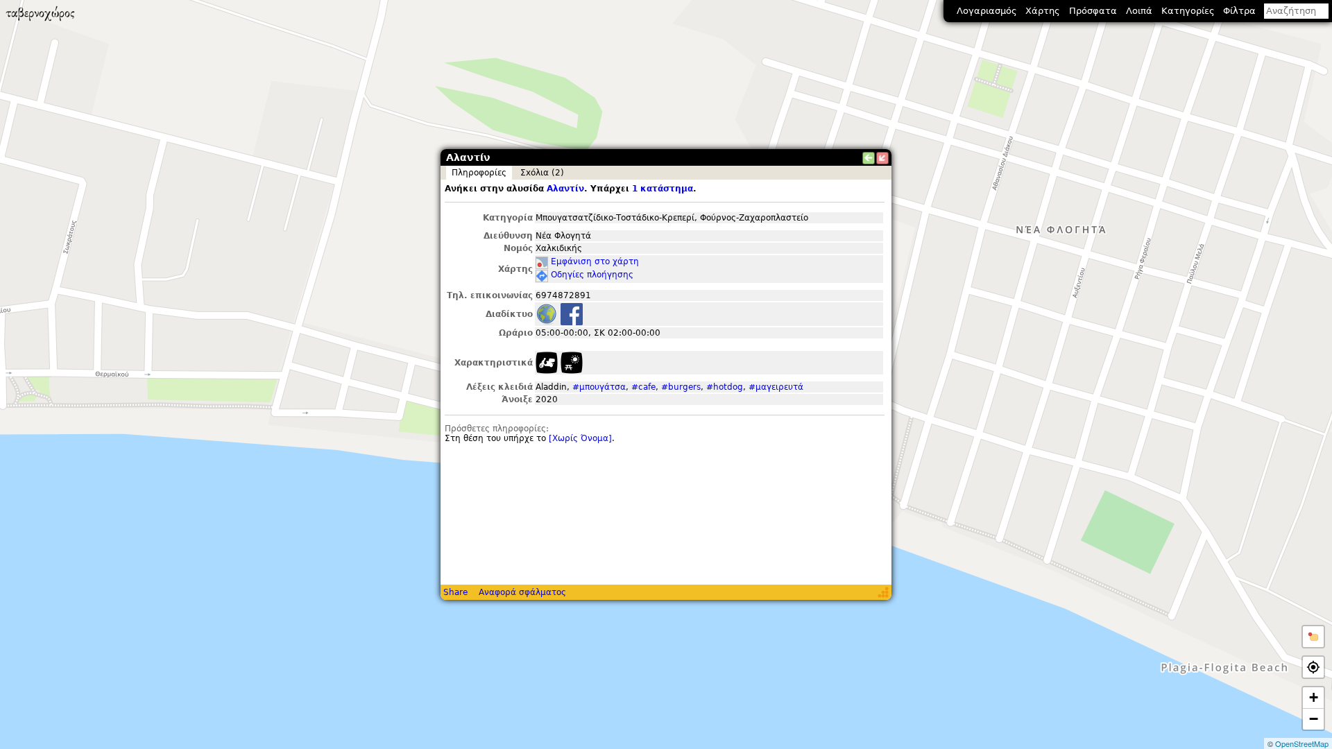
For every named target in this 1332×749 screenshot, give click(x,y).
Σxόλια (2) (542, 173)
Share (455, 592)
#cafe (643, 387)
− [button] (1313, 719)
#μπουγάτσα (599, 387)
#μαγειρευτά (776, 387)
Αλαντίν (565, 188)
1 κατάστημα (662, 188)
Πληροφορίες (479, 173)
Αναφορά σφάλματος (522, 592)
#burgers (681, 387)
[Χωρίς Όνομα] (580, 438)
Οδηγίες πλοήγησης (592, 274)
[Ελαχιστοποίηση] (882, 158)
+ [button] (1313, 697)
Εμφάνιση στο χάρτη (595, 261)
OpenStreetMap (1302, 743)
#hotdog (724, 387)
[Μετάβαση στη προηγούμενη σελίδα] (868, 158)
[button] (1313, 636)
